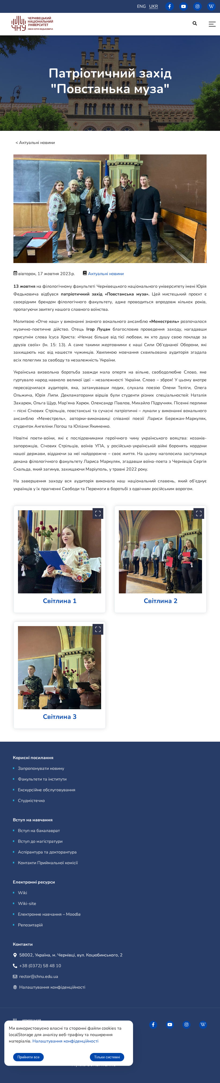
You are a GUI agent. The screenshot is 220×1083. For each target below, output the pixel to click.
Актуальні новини (37, 143)
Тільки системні (107, 1057)
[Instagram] (197, 6)
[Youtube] (183, 6)
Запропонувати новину (41, 768)
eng (141, 6)
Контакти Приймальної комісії (48, 863)
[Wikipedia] (211, 6)
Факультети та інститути (42, 779)
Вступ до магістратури (40, 841)
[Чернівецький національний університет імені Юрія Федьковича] (32, 24)
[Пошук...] (195, 24)
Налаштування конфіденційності (52, 987)
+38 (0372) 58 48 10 (40, 966)
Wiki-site (27, 904)
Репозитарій (30, 925)
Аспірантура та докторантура (47, 852)
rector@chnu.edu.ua (38, 976)
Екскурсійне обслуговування (46, 790)
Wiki (22, 893)
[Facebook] (169, 6)
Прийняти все (28, 1057)
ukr (153, 6)
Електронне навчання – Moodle (49, 914)
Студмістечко (31, 801)
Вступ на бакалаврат (39, 831)
